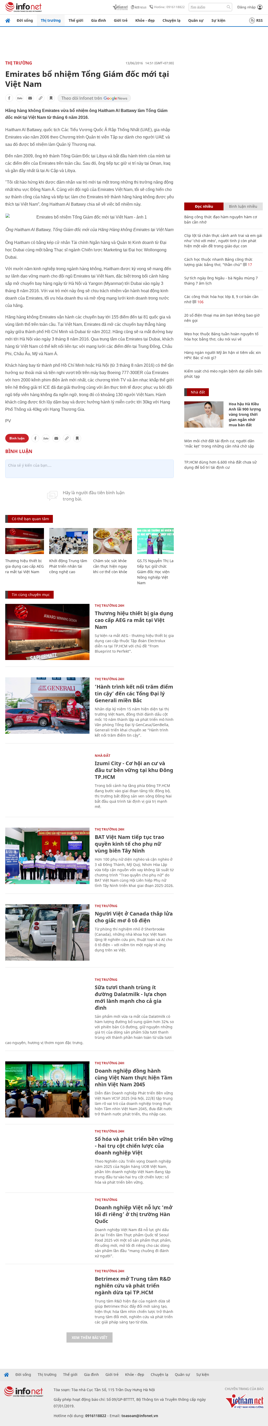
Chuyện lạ (171, 20)
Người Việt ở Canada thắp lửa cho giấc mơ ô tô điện (134, 917)
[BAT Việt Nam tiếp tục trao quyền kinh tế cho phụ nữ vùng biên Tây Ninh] (47, 856)
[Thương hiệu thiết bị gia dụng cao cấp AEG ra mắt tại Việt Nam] (24, 541)
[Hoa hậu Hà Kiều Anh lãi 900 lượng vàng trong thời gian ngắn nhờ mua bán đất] (204, 414)
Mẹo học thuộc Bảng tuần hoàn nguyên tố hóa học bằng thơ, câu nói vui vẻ (221, 336)
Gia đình (98, 20)
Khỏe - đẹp (145, 20)
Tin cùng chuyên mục (31, 594)
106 (200, 301)
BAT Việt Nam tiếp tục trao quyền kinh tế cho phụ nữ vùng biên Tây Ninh (129, 843)
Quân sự (196, 20)
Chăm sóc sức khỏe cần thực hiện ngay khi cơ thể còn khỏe (110, 566)
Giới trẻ (120, 20)
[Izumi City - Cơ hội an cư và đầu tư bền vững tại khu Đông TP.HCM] (47, 782)
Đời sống (25, 20)
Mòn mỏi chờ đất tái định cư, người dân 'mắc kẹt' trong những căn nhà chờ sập (219, 443)
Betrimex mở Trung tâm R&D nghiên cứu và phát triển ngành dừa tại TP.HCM (133, 1285)
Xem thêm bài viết (89, 1337)
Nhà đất (102, 755)
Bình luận (17, 438)
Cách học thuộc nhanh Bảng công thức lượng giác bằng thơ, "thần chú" (218, 262)
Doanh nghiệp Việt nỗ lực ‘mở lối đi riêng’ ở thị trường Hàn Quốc (133, 1214)
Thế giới (76, 20)
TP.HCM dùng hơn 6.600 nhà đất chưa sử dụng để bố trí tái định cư (220, 465)
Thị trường (51, 20)
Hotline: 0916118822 (169, 7)
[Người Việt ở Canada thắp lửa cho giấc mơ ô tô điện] (47, 932)
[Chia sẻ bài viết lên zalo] (20, 98)
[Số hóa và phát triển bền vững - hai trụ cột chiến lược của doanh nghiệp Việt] (47, 1158)
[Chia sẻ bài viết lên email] (30, 98)
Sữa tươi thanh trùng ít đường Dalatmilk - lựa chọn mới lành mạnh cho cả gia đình (130, 997)
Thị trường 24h (109, 605)
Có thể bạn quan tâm (30, 518)
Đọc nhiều (204, 206)
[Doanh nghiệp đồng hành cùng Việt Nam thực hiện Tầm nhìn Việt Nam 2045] (47, 1089)
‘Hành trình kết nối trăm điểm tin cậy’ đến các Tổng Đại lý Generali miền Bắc (134, 693)
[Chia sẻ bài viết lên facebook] (9, 98)
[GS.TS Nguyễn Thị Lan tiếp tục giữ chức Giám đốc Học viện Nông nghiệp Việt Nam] (156, 541)
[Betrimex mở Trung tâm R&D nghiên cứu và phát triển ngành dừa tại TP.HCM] (47, 1297)
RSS (259, 20)
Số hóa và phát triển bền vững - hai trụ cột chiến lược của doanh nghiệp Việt (134, 1145)
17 (249, 264)
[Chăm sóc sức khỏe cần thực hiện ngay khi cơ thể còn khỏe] (112, 541)
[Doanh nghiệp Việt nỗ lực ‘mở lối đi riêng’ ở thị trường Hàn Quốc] (47, 1226)
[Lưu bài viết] (51, 98)
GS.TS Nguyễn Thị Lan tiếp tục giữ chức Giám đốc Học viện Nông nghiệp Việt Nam (156, 571)
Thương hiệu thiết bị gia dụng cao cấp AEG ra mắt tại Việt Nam (24, 566)
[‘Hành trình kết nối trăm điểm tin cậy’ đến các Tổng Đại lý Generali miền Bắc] (47, 705)
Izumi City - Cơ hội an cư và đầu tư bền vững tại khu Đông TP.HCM (134, 770)
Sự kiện (218, 20)
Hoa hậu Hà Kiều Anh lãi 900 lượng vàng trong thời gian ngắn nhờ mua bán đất (245, 414)
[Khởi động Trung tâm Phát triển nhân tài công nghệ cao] (68, 541)
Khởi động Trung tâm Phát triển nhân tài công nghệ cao (68, 566)
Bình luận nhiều (243, 206)
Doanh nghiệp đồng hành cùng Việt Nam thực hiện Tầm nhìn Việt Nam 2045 (133, 1077)
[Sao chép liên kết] (40, 98)
